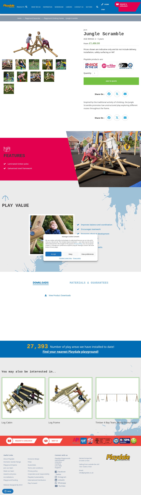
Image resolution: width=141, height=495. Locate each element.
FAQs (30, 462)
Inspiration (47, 7)
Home (19, 18)
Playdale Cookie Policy (65, 258)
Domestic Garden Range (12, 462)
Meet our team (9, 471)
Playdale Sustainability (36, 477)
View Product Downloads (60, 295)
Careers (69, 7)
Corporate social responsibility (38, 474)
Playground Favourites (32, 18)
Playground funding (11, 480)
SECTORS (89, 7)
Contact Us (79, 7)
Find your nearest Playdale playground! (70, 352)
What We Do (36, 7)
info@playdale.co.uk (86, 473)
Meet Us (55, 441)
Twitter (58, 474)
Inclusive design (33, 459)
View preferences (87, 254)
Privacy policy (77, 258)
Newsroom (59, 7)
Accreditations (9, 477)
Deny (70, 254)
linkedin (61, 480)
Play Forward (32, 483)
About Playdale (9, 459)
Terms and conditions (35, 468)
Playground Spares (10, 465)
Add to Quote (111, 81)
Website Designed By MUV (13, 485)
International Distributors (37, 480)
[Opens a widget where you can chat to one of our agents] (7, 491)
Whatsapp (62, 483)
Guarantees (32, 465)
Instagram (62, 477)
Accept (53, 254)
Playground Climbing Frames (54, 18)
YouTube (62, 486)
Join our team (8, 468)
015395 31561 (105, 6)
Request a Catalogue (123, 5)
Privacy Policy (78, 244)
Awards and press (10, 474)
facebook (62, 472)
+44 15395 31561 (85, 467)
